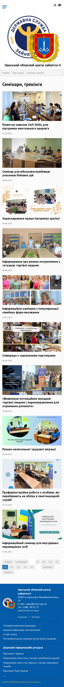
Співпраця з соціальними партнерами (28, 355)
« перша (7, 562)
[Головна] (33, 38)
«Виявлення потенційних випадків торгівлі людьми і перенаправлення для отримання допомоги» (30, 402)
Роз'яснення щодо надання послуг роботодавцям (29, 638)
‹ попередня (21, 562)
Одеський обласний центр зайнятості (33, 65)
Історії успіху (10, 634)
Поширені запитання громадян (19, 625)
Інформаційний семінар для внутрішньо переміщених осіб (30, 545)
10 (44, 562)
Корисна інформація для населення (21, 629)
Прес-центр (18, 72)
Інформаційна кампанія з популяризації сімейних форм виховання (30, 310)
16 (25, 567)
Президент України (13, 653)
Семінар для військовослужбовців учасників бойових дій (26, 173)
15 (18, 567)
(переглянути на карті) (28, 610)
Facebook (22, 617)
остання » (8, 572)
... (4, 674)
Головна (6, 72)
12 (57, 562)
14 (12, 567)
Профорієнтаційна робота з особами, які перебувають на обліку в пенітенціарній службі (30, 496)
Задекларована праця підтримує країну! (31, 218)
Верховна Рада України (15, 670)
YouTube (35, 617)
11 (50, 562)
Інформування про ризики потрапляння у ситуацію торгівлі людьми (31, 263)
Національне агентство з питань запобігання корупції (31, 658)
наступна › (48, 567)
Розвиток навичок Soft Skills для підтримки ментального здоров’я (25, 126)
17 (32, 567)
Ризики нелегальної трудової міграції (29, 449)
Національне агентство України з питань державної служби (30, 664)
